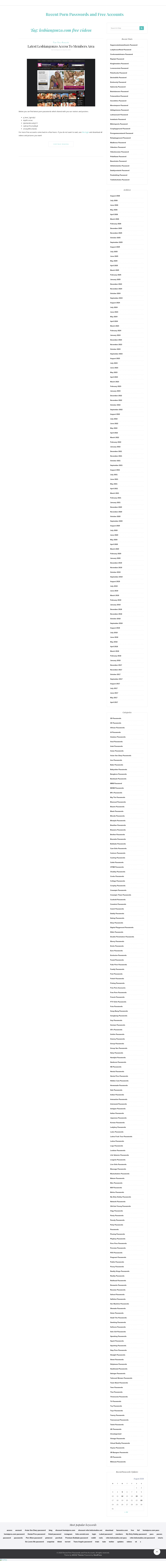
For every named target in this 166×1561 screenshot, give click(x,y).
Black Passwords (116, 811)
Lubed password (105, 1534)
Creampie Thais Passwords (120, 895)
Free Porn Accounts (61, 42)
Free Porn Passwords (118, 992)
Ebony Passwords (117, 941)
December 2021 (116, 451)
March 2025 (114, 270)
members (119, 1534)
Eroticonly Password (118, 82)
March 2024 (114, 326)
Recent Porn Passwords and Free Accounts (85, 14)
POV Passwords (116, 1253)
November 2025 (116, 233)
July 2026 (114, 200)
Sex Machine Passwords (119, 1304)
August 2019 (115, 581)
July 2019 (114, 586)
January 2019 (115, 605)
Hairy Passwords (116, 1053)
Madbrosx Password (118, 142)
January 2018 (115, 660)
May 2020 (113, 540)
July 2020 (114, 530)
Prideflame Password (118, 156)
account (18, 1530)
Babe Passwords (116, 765)
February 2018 (115, 656)
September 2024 (116, 298)
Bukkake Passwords (118, 844)
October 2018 (115, 619)
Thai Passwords (116, 1392)
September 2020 (116, 521)
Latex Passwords (116, 1132)
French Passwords (117, 997)
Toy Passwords (116, 1406)
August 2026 (115, 196)
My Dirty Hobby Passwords (120, 1197)
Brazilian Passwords (118, 825)
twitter (111, 1542)
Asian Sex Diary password (35, 1530)
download (109, 1530)
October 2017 (115, 674)
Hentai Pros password (36, 1534)
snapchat (50, 1542)
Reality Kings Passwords (119, 1271)
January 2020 (115, 558)
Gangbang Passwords (118, 1016)
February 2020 (115, 553)
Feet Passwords (116, 974)
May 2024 (113, 317)
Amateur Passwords (118, 737)
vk (136, 1542)
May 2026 (113, 210)
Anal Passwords (116, 741)
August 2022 (115, 414)
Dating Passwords (117, 918)
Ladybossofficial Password (120, 50)
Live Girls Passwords (118, 1164)
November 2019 (116, 567)
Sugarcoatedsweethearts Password (123, 45)
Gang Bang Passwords (119, 1011)
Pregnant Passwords (118, 1257)
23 (141, 1500)
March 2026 (114, 219)
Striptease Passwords (118, 1364)
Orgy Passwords (116, 1211)
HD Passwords (115, 1067)
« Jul (126, 1512)
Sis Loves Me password (34, 1542)
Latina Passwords (117, 1141)
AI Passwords (115, 732)
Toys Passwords (116, 1411)
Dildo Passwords (116, 932)
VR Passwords (115, 1457)
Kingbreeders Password (119, 63)
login (94, 1534)
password (7, 1538)
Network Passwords (117, 1201)
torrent (67, 1542)
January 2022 (115, 447)
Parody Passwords (117, 1220)
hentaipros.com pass (151, 1530)
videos (129, 1542)
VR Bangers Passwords (119, 1452)
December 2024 (116, 284)
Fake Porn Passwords (118, 964)
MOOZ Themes (78, 1555)
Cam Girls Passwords (118, 848)
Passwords (114, 1229)
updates (120, 1542)
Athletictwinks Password (119, 166)
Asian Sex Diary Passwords (120, 755)
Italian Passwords (117, 1113)
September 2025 (116, 242)
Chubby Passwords (117, 872)
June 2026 (114, 205)
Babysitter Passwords (118, 769)
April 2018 (114, 646)
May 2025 (113, 261)
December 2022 (116, 396)
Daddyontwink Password (119, 170)
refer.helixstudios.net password (142, 1538)
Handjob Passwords (118, 1057)
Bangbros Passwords (118, 774)
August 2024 (115, 303)
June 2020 (114, 535)
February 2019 (115, 600)
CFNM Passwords (117, 867)
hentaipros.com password (14, 1534)
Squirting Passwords (118, 1345)
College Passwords (117, 881)
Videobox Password (118, 147)
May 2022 (113, 428)
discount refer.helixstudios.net (90, 1530)
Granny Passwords (117, 1039)
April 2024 (114, 321)
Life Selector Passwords (119, 1155)
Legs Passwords (116, 1146)
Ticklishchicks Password (119, 180)
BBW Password (116, 783)
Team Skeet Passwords (119, 1383)
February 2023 (115, 386)
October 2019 (115, 572)
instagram (68, 1534)
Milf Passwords (116, 1188)
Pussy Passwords (117, 1266)
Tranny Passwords (117, 1415)
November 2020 (116, 512)
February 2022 (115, 442)
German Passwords (117, 1025)
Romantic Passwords (118, 1285)
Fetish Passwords (117, 978)
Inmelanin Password (118, 119)
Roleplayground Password (120, 138)
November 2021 (116, 456)
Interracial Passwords (118, 1104)
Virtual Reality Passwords (120, 1443)
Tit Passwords (115, 1401)
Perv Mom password (34, 1538)
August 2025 (115, 247)
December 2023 (116, 340)
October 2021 (115, 461)
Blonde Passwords (117, 816)
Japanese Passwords (118, 1118)
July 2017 (114, 688)
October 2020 (115, 516)
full (138, 1530)
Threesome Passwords (119, 1397)
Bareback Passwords (118, 779)
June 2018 (114, 637)
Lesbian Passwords (117, 1150)
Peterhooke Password (118, 73)
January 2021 (115, 502)
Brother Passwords (117, 834)
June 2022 (114, 423)
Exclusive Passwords (118, 955)
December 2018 (116, 609)
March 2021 (114, 493)
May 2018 (113, 642)
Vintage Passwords (117, 1438)
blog (50, 1530)
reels (101, 1538)
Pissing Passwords (117, 1234)
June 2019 (114, 591)
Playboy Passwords (117, 1239)
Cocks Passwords (117, 876)
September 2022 (116, 409)
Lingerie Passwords (117, 1160)
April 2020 (114, 544)
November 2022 (116, 400)
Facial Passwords (117, 960)
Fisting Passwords (117, 983)
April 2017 (114, 702)
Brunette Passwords (118, 839)
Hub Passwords (116, 1090)
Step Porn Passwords (118, 1350)
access (9, 1530)
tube (104, 1542)
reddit (93, 1538)
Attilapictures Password (119, 110)
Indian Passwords (117, 1095)
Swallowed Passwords (118, 1369)
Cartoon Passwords (117, 853)
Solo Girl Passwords (118, 1332)
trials (97, 1542)
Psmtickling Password (118, 175)
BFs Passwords (116, 793)
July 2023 (114, 363)
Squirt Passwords (117, 1341)
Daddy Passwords (117, 913)
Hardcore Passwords (118, 1062)
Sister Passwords (117, 1313)
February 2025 (115, 275)
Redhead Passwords (118, 1280)
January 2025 (115, 279)
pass (151, 1534)
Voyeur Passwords (117, 1448)
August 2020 (115, 526)
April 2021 (114, 488)
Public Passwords (117, 1262)
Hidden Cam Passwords (119, 1081)
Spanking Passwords (118, 1336)
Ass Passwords (116, 760)
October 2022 (115, 405)
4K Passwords (115, 723)
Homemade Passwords (119, 1085)
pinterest (48, 1538)
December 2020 (116, 507)
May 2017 (113, 698)
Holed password (54, 1534)
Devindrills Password (118, 77)
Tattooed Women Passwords (121, 1378)
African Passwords (117, 728)
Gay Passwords (116, 1020)
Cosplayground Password (120, 129)
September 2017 (116, 679)
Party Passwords (116, 1225)
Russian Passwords (117, 1290)
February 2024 (115, 330)
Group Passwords (117, 1043)
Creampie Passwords (118, 890)
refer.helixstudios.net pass (116, 1538)
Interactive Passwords (118, 1099)
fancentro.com (122, 1530)
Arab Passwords (116, 746)
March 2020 (114, 549)
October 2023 (115, 349)
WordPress (98, 1555)
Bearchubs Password (118, 161)
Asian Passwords (117, 751)
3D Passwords (115, 718)
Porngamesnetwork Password (121, 133)
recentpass (56, 50)
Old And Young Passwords (120, 1206)
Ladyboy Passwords (118, 1127)
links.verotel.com (82, 1534)
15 (137, 1496)
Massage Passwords (118, 1169)
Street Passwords (117, 1359)
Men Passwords (116, 1183)
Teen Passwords (116, 1387)
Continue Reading (61, 144)
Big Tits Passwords (117, 797)
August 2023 (115, 358)
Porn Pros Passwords (118, 1243)
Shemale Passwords (118, 1308)
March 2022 (114, 437)
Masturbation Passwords (119, 1174)
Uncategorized (115, 1434)
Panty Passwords (117, 1215)
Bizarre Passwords (117, 807)
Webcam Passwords (118, 1462)
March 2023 (114, 382)
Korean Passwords (117, 1122)
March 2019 (114, 595)
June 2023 (114, 368)
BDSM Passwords (117, 788)
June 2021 (114, 479)
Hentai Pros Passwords (119, 1076)
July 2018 (114, 632)
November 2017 (116, 670)
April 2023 (114, 377)
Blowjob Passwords (117, 820)
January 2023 (115, 391)
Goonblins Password (118, 101)
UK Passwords (115, 1429)
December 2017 (116, 665)
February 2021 (115, 498)
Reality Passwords (117, 1276)
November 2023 (116, 344)
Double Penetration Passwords (122, 937)
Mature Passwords (117, 1178)
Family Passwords (117, 969)
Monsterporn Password (119, 105)
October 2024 (115, 293)
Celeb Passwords (117, 862)
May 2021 (113, 484)
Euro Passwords (116, 951)
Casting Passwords (117, 858)
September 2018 (116, 623)
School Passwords (117, 1294)
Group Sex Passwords (118, 1048)
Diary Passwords (116, 923)
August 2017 (115, 684)
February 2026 (115, 224)
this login (85, 132)
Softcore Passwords (118, 1327)
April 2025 (114, 265)
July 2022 (114, 419)
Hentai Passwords (117, 1071)
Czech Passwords (117, 909)
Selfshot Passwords (118, 1299)
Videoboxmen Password (119, 152)
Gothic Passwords (117, 1034)
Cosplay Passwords (117, 886)
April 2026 (114, 214)
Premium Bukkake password (76, 1538)
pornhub (58, 1538)
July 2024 (114, 307)
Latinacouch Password (119, 115)
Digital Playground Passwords (121, 927)
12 (122, 1496)
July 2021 (114, 474)
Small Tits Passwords (118, 1318)
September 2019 (116, 577)
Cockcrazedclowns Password (121, 54)
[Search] (141, 28)
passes (159, 1534)
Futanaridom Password (119, 96)
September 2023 (116, 354)
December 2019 (116, 563)
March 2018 (114, 651)
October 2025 (115, 238)
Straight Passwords (117, 1355)
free (132, 1530)
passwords (18, 1538)
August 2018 (115, 628)
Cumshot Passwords (118, 904)
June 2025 (114, 256)
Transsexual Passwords (119, 1420)
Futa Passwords (116, 1006)
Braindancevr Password (119, 91)
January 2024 (115, 335)
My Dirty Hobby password (136, 1534)
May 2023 (113, 372)
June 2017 (114, 693)
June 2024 (114, 312)
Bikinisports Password (119, 124)
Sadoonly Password (118, 87)
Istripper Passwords (118, 1109)
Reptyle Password (117, 59)
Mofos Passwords (117, 1192)
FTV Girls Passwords (118, 1002)
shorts (160, 1538)
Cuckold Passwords (118, 899)
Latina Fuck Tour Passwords (121, 1136)
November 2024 (116, 289)
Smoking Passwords (118, 1322)
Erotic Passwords (117, 946)
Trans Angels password (83, 1542)
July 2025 (114, 251)
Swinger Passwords (117, 1373)
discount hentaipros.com (65, 1530)
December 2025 (116, 228)
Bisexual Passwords (118, 802)
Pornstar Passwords (118, 1248)
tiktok (59, 1542)
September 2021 (116, 465)
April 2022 (114, 433)
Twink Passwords (117, 1424)
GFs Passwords (116, 1030)
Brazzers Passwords (118, 830)
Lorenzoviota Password (119, 68)
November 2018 (116, 614)
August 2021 (115, 470)
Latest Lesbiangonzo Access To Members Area (61, 46)
